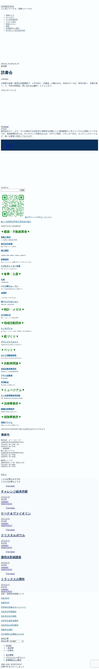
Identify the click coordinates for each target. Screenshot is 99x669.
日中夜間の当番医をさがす (12, 634)
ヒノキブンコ (7, 328)
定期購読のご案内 (12, 28)
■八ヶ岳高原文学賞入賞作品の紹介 (16, 222)
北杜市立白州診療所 (9, 625)
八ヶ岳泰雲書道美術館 (10, 396)
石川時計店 (6, 315)
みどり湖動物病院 (8, 355)
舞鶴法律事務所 (7, 409)
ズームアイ (10, 17)
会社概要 (10, 655)
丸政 (3, 279)
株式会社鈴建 (7, 244)
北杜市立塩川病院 (8, 616)
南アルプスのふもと (9, 302)
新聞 (7, 26)
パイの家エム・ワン (9, 286)
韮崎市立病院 (7, 630)
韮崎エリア (10, 15)
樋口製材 (5, 251)
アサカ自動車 (7, 376)
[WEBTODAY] (7, 6)
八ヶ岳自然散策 (12, 20)
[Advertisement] (49, 109)
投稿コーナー (11, 24)
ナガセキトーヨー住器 (10, 266)
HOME (9, 646)
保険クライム (7, 422)
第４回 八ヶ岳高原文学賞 (15, 30)
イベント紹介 (11, 22)
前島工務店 (6, 237)
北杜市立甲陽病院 (8, 612)
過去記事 (5, 641)
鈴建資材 (5, 259)
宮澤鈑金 (5, 382)
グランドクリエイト (9, 342)
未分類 (4, 66)
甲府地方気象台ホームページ (13, 607)
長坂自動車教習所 (8, 369)
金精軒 (4, 293)
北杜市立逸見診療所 (9, 621)
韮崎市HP (5, 603)
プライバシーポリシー (15, 657)
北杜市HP (5, 598)
